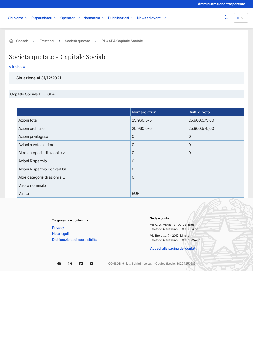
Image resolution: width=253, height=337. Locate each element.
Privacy (58, 227)
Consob (22, 41)
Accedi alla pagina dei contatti (173, 248)
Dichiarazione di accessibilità (74, 239)
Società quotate (77, 41)
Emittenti (47, 41)
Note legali (60, 233)
